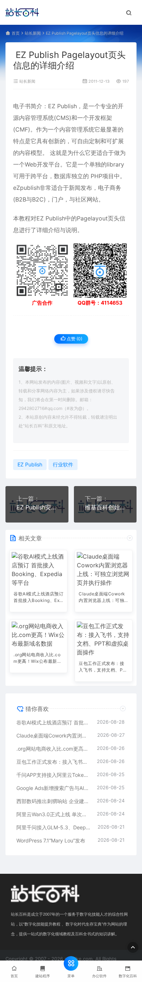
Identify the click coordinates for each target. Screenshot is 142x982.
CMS (62, 117)
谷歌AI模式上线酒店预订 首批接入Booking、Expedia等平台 (38, 598)
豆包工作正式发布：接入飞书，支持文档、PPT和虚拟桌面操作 (102, 667)
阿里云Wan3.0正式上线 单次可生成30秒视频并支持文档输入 (53, 814)
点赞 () (74, 338)
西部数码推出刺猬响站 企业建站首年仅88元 (53, 801)
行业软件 (63, 464)
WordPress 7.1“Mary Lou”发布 (50, 840)
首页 (16, 33)
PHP (96, 176)
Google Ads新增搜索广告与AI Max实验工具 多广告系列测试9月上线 (53, 788)
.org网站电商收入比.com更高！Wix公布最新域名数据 (37, 658)
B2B (20, 199)
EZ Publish (62, 106)
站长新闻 (33, 33)
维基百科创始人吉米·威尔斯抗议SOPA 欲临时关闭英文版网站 (105, 507)
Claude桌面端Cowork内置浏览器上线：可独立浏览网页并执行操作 (102, 598)
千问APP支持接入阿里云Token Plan (53, 775)
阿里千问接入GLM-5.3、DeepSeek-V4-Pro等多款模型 (53, 827)
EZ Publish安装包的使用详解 (37, 507)
